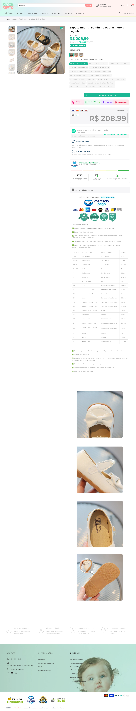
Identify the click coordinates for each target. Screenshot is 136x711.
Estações (56, 13)
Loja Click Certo (58, 708)
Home (8, 19)
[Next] (60, 49)
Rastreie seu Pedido (45, 670)
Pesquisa (41, 659)
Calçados (68, 13)
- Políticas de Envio (76, 659)
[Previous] (20, 49)
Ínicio (10, 13)
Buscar (88, 5)
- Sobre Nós (74, 673)
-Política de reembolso (78, 681)
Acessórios (80, 13)
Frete (40, 667)
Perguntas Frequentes (46, 663)
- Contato (73, 670)
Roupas (20, 13)
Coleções (44, 13)
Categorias (32, 13)
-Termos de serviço (76, 677)
